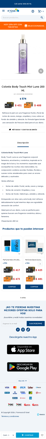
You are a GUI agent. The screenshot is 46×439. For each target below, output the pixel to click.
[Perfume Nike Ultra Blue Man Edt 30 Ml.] (11, 246)
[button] (40, 264)
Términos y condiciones (10, 416)
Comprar (29, 435)
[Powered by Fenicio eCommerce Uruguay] (41, 414)
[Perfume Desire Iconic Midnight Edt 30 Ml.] (34, 246)
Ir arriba (23, 298)
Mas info (23, 381)
